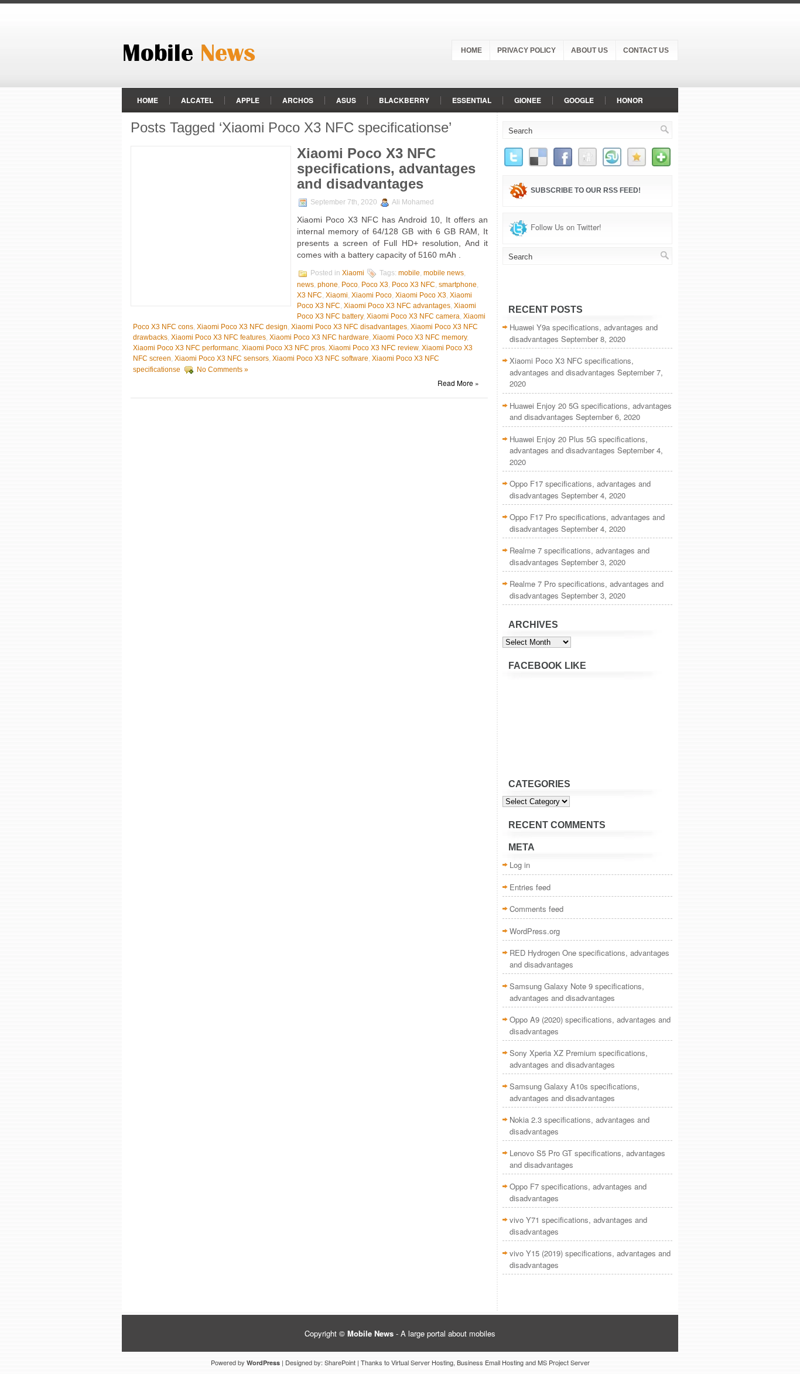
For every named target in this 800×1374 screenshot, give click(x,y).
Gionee (527, 100)
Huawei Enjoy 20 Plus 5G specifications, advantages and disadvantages (579, 444)
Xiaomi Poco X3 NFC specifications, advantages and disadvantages (386, 168)
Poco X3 (374, 285)
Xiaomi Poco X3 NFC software (320, 358)
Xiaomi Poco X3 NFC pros (283, 348)
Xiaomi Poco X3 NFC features (218, 337)
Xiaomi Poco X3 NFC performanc (185, 348)
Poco (349, 285)
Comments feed (536, 908)
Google (579, 100)
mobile (409, 273)
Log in (520, 864)
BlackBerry (404, 100)
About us (589, 50)
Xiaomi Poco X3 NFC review (373, 348)
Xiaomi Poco (371, 295)
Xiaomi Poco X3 (420, 295)
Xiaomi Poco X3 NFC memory (419, 337)
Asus (346, 100)
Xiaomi (353, 273)
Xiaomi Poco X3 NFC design (242, 327)
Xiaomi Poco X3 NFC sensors (222, 358)
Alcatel (197, 100)
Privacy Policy (526, 50)
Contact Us (646, 50)
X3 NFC (309, 295)
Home (471, 50)
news (305, 285)
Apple (247, 100)
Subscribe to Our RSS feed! (586, 190)
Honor (630, 100)
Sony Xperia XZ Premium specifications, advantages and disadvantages (579, 1058)
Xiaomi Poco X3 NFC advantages (397, 306)
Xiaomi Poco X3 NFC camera (413, 316)
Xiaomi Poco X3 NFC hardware (319, 337)
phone (327, 285)
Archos (297, 100)
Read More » (458, 383)
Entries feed (530, 887)
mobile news (443, 273)
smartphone (458, 285)
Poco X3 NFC (413, 285)
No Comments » (222, 369)
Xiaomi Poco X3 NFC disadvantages (349, 327)
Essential (471, 100)
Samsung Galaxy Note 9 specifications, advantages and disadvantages (577, 991)
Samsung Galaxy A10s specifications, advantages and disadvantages (575, 1092)
